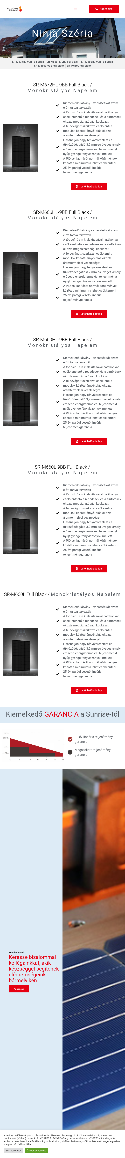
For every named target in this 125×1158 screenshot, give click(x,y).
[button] (75, 8)
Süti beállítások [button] (13, 1150)
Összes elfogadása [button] (36, 1150)
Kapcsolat (19, 989)
